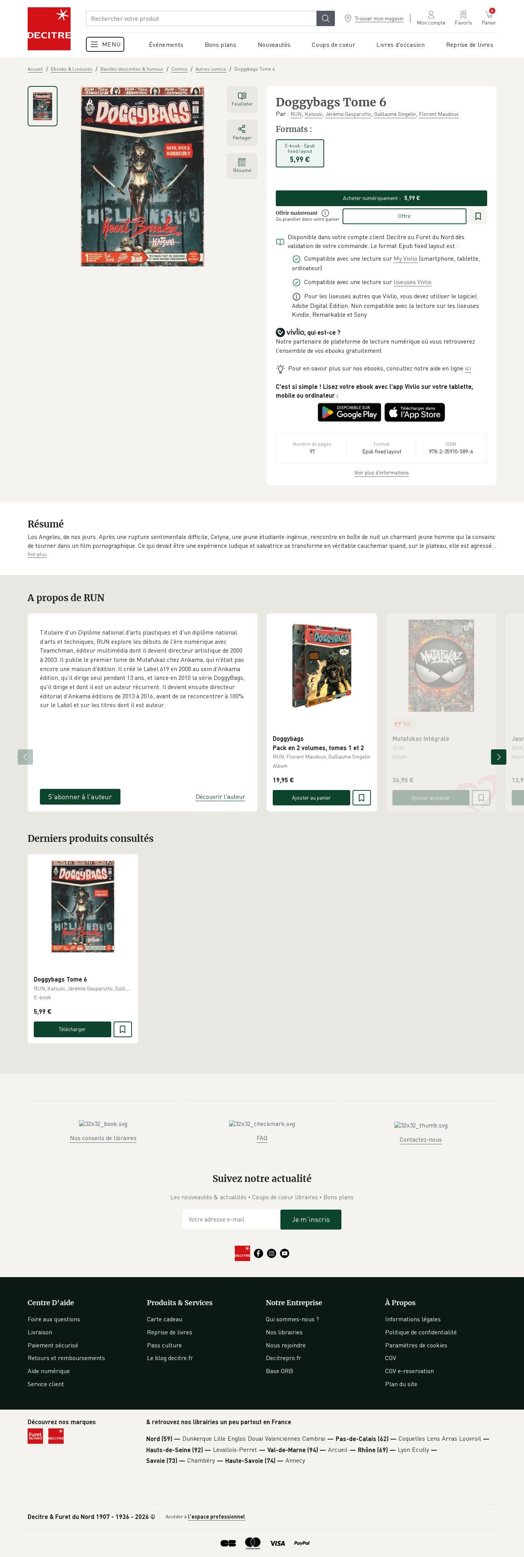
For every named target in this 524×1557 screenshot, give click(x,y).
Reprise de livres (169, 1332)
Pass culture (164, 1345)
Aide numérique (49, 1371)
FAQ (262, 1138)
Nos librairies (284, 1332)
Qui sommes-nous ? (292, 1319)
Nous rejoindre (286, 1345)
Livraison (40, 1332)
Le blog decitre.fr (170, 1358)
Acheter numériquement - (381, 198)
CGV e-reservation (409, 1371)
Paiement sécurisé (53, 1345)
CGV (390, 1358)
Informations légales (413, 1319)
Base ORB (279, 1371)
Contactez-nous (421, 1139)
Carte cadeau (164, 1319)
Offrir (404, 216)
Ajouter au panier (311, 797)
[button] (262, 541)
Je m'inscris (311, 1219)
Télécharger (72, 1029)
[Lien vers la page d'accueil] (49, 28)
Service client (46, 1384)
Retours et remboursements (66, 1358)
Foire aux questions (54, 1319)
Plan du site (401, 1384)
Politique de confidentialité (421, 1332)
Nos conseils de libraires (103, 1138)
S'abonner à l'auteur (80, 796)
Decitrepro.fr (283, 1358)
